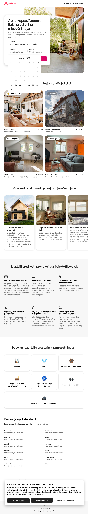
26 (20, 85)
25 (16, 85)
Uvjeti (52, 511)
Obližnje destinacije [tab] (42, 424)
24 (12, 85)
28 (29, 85)
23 (37, 81)
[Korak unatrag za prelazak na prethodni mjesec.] (12, 58)
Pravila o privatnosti (41, 511)
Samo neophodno (41, 500)
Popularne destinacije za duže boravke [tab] (18, 424)
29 (33, 85)
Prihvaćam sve (18, 500)
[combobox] (27, 44)
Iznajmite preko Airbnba (73, 3)
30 (37, 85)
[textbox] (18, 52)
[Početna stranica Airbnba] (10, 3)
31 (11, 90)
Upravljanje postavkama (65, 500)
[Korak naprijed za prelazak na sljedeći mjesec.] (37, 58)
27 (24, 85)
